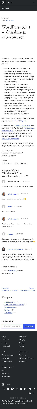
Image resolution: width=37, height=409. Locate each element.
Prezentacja (23, 336)
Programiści (5, 358)
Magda (10, 234)
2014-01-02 (26, 181)
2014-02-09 (19, 234)
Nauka (4, 352)
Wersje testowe (9, 307)
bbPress (5, 373)
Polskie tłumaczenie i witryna (14, 305)
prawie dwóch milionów (22, 125)
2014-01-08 (18, 206)
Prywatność (6, 346)
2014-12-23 (28, 249)
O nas (4, 336)
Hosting (4, 343)
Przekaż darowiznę (26, 358)
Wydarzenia (23, 355)
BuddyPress (7, 376)
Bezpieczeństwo (10, 302)
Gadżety (23, 361)
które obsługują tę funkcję (10, 139)
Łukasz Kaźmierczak (15, 249)
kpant (10, 206)
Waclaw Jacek (10, 20)
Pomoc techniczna (8, 355)
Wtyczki (22, 343)
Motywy (22, 340)
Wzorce (22, 346)
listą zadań (15, 121)
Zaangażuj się (23, 352)
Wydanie (7, 310)
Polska (8, 385)
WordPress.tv (7, 361)
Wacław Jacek (13, 194)
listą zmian (23, 121)
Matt (4, 370)
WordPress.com (8, 367)
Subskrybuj (29, 326)
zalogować (12, 270)
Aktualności (5, 8)
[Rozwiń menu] (34, 2)
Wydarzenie (8, 313)
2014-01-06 (24, 194)
